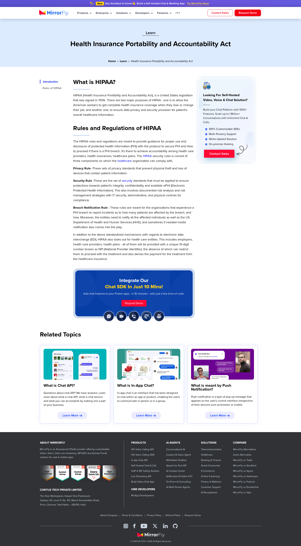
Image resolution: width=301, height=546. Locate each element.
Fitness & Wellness (211, 482)
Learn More (71, 415)
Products (82, 13)
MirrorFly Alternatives (244, 449)
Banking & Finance (211, 460)
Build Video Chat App (142, 482)
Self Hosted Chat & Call (143, 465)
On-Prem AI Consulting (178, 482)
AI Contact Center (175, 471)
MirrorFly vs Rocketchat (245, 487)
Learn (123, 61)
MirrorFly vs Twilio (242, 460)
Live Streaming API (141, 476)
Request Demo (248, 13)
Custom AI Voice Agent (178, 455)
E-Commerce (208, 471)
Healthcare (207, 455)
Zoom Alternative (242, 455)
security (127, 180)
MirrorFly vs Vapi (242, 492)
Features (159, 13)
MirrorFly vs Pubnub (244, 482)
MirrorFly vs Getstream (245, 476)
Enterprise (101, 13)
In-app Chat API (139, 460)
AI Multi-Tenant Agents (178, 487)
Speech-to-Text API (176, 465)
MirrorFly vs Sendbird (244, 465)
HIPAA (147, 156)
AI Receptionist (209, 492)
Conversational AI (175, 449)
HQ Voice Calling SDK (143, 455)
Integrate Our (134, 283)
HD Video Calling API (142, 449)
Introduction (50, 82)
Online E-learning (210, 476)
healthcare (124, 161)
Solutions (121, 13)
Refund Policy (173, 515)
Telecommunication (211, 449)
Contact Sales (220, 13)
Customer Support (211, 487)
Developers (140, 13)
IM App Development (142, 495)
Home (112, 61)
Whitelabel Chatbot (176, 460)
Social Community (210, 465)
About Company (109, 515)
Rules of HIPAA (52, 88)
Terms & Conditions (132, 515)
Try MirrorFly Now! (198, 3)
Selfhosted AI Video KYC (179, 476)
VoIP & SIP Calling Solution (145, 471)
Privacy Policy (154, 515)
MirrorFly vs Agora (243, 471)
